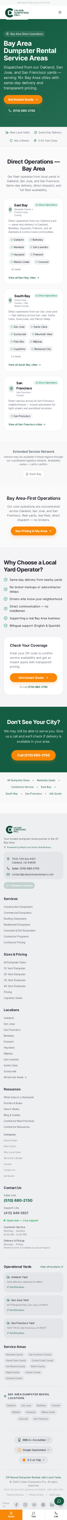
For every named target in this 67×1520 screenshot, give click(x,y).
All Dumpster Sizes (18, 780)
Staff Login (54, 1494)
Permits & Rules (13, 1103)
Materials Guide (46, 780)
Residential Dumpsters (17, 924)
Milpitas (37, 341)
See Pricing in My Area (31, 531)
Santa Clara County (16, 1360)
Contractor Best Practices (19, 1120)
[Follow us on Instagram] (25, 1504)
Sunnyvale (20, 334)
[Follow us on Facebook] (16, 1504)
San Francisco (22, 416)
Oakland (19, 239)
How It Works (11, 1109)
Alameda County (14, 1354)
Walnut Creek (21, 261)
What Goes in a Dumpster (19, 1097)
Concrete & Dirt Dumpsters (20, 930)
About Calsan (10, 1140)
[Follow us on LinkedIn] (52, 1504)
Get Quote (55, 793)
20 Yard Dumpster (14, 974)
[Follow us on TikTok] (43, 1504)
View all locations (50, 1266)
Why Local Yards (12, 1152)
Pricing (8, 992)
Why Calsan (10, 1146)
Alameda (19, 247)
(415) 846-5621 (16, 1213)
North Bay (35, 474)
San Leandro (40, 247)
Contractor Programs (16, 936)
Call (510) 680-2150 (33, 755)
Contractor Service (22, 786)
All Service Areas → (15, 1077)
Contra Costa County (42, 1360)
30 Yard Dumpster (14, 980)
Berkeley (38, 239)
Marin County (38, 1366)
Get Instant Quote (21, 99)
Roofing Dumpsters (15, 918)
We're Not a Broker (13, 1158)
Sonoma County (14, 1378)
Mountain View (43, 334)
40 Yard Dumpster (14, 986)
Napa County (12, 1372)
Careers (8, 1164)
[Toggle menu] (60, 12)
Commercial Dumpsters (17, 912)
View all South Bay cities (23, 364)
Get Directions (17, 1287)
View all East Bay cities (22, 277)
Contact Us (9, 1170)
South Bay (12, 793)
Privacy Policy (36, 1494)
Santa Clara (40, 326)
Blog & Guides (12, 1115)
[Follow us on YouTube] (34, 1504)
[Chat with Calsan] (59, 1501)
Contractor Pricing (14, 942)
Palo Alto (19, 341)
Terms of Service (15, 1494)
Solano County (32, 1372)
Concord (43, 261)
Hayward (19, 254)
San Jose (19, 326)
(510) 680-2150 (24, 110)
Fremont (38, 254)
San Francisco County (40, 1354)
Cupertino (19, 348)
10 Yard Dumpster (14, 968)
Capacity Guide (13, 997)
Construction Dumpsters (18, 906)
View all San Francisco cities (25, 424)
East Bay (46, 786)
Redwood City (42, 348)
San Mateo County (15, 1366)
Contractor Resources (17, 1126)
